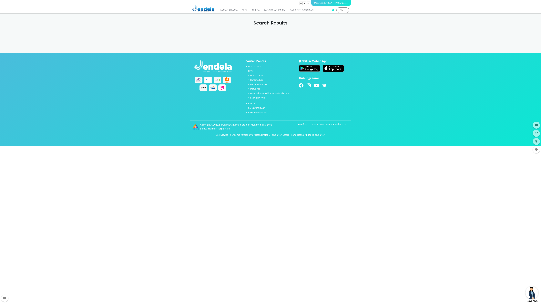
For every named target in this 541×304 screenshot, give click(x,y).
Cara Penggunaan (302, 10)
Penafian (302, 124)
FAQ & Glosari (341, 3)
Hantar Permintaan (259, 84)
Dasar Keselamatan (336, 124)
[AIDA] (532, 292)
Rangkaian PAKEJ (275, 10)
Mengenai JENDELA (323, 3)
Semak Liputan (257, 75)
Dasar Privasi (317, 124)
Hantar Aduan (256, 80)
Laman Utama (229, 10)
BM (342, 10)
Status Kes (255, 88)
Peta (245, 10)
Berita (255, 10)
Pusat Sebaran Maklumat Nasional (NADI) (269, 93)
